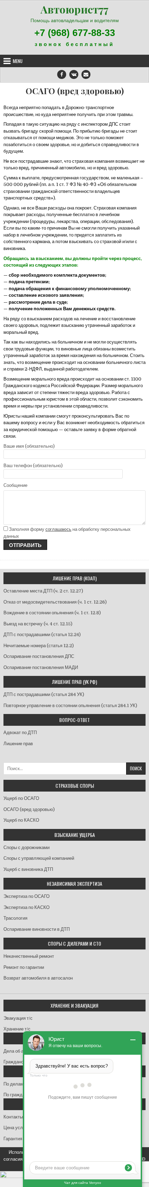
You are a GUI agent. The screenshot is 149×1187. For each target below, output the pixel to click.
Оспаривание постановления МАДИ (40, 667)
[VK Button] (73, 74)
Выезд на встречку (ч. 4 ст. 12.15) (37, 623)
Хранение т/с (16, 1029)
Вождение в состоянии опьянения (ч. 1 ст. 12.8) (52, 612)
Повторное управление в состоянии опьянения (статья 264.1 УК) (70, 705)
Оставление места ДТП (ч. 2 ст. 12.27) (43, 591)
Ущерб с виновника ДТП (28, 869)
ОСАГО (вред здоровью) (75, 91)
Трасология (15, 918)
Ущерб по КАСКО (21, 820)
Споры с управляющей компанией (38, 858)
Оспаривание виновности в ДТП (36, 929)
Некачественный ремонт (28, 956)
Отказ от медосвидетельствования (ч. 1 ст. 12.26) (55, 602)
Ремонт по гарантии (23, 967)
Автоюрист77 (74, 9)
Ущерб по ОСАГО (21, 798)
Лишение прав (18, 743)
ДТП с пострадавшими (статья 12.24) (42, 634)
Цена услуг (15, 1127)
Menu (18, 60)
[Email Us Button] (85, 74)
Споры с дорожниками (26, 847)
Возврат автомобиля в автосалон (38, 978)
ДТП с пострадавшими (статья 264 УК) (43, 694)
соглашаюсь (58, 529)
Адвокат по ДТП (20, 732)
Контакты (13, 1116)
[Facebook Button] (61, 74)
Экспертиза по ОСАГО (26, 896)
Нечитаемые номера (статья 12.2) (38, 645)
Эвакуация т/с (18, 1018)
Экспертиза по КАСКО (26, 907)
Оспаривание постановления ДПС (38, 656)
